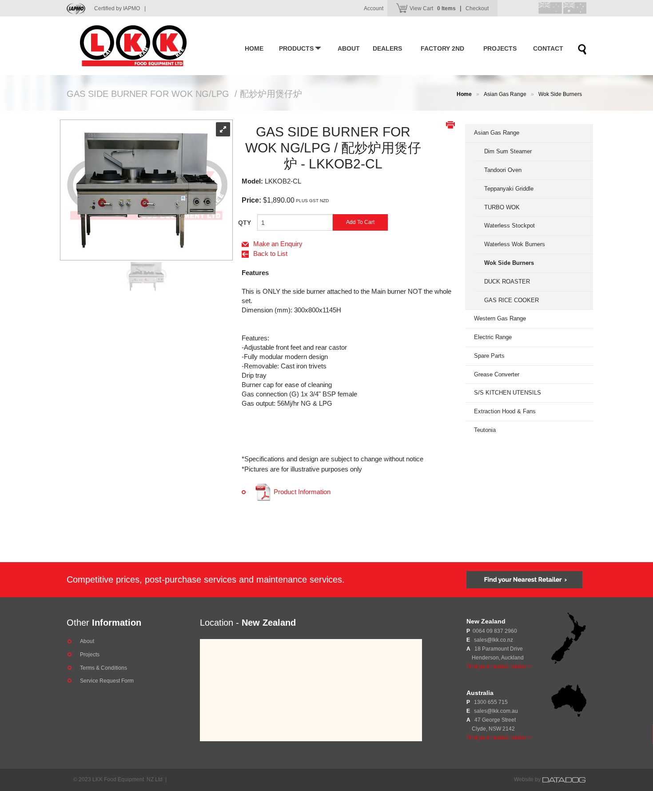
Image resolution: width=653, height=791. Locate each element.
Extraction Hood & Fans (505, 411)
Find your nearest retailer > (498, 666)
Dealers (387, 48)
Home (254, 48)
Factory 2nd (442, 48)
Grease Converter (496, 374)
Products (296, 48)
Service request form (107, 681)
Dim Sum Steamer (508, 151)
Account (373, 8)
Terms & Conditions (103, 668)
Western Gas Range (500, 318)
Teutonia (485, 430)
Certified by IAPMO (120, 8)
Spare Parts (489, 355)
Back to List (270, 253)
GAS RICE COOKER (511, 300)
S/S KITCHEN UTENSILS (507, 392)
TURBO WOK (502, 207)
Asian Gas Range (505, 94)
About (349, 48)
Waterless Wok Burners (514, 244)
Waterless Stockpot (509, 225)
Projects (500, 48)
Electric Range (493, 337)
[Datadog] (564, 779)
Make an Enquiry (278, 244)
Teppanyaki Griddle (509, 188)
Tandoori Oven (503, 170)
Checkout (477, 8)
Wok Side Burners (560, 94)
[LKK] (146, 45)
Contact (548, 48)
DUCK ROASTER (507, 281)
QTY (244, 222)
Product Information (301, 491)
